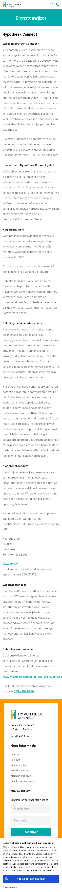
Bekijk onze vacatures (23, 780)
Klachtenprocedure (21, 775)
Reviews (15, 759)
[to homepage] (31, 714)
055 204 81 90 (22, 735)
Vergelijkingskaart (20, 770)
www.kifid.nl (10, 564)
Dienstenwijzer (19, 765)
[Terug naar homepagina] (13, 4)
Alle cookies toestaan (31, 878)
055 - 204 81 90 (24, 691)
